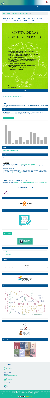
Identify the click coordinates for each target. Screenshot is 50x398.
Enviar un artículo (7, 233)
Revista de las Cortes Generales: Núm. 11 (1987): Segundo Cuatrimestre (32, 183)
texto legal (20, 172)
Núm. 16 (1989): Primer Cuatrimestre (19, 13)
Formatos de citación (8, 117)
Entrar (46, 6)
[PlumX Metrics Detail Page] (6, 193)
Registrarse (39, 6)
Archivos (8, 13)
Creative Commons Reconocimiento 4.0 (28, 164)
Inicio (4, 13)
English (5, 251)
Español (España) (7, 254)
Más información (29, 396)
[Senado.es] (25, 333)
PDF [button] (25, 90)
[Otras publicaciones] (25, 349)
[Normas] (25, 241)
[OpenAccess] (25, 203)
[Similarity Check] (25, 279)
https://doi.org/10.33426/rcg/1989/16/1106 (14, 96)
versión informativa (12, 172)
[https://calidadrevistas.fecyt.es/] (25, 221)
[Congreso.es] (25, 326)
